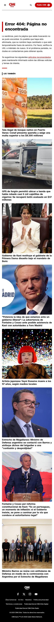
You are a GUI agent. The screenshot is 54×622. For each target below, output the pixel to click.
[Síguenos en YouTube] (36, 594)
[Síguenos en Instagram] (30, 594)
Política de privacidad (41, 600)
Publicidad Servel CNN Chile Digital (36, 604)
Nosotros (28, 600)
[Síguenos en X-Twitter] (24, 594)
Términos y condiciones (14, 604)
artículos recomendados (39, 57)
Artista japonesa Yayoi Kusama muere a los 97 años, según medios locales (26, 383)
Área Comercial (11, 600)
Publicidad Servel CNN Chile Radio (27, 608)
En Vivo (20, 600)
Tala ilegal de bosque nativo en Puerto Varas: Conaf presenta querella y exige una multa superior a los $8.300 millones (26, 132)
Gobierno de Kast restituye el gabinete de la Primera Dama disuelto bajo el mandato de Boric (27, 258)
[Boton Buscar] (31, 5)
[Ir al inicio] (12, 5)
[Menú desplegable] (5, 5)
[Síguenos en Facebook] (18, 594)
